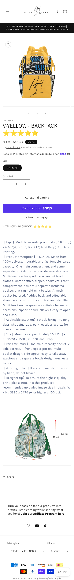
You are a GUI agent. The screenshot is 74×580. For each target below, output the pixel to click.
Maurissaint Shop (30, 578)
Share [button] (10, 476)
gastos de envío (13, 147)
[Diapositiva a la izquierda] (28, 113)
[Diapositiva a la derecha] (45, 113)
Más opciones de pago (37, 217)
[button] (7, 11)
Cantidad (8, 176)
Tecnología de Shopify (50, 578)
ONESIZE (12, 168)
